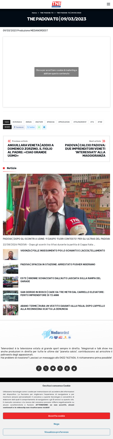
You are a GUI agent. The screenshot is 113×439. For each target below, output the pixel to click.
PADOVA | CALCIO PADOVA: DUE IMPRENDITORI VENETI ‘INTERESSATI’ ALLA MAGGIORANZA (85, 148)
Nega (56, 424)
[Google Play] (67, 368)
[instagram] (60, 368)
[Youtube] (53, 368)
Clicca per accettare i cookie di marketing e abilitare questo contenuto (56, 72)
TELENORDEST (81, 122)
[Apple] (74, 368)
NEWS (29, 122)
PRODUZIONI (65, 122)
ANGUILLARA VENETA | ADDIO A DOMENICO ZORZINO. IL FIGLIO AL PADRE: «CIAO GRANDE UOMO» (31, 148)
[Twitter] (46, 368)
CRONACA (18, 122)
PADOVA (51, 122)
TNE (100, 122)
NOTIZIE (40, 122)
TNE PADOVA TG (46, 13)
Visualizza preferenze (56, 432)
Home (34, 13)
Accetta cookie (56, 416)
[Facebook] (39, 368)
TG (93, 122)
